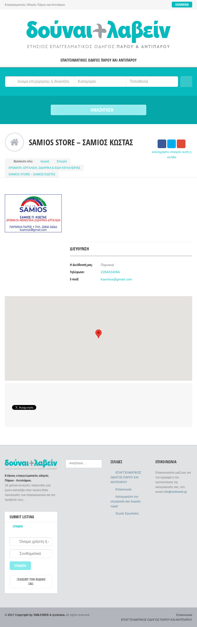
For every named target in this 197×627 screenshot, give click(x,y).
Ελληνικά (182, 4)
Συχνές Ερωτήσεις (127, 513)
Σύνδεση (18, 526)
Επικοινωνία (123, 489)
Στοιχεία (62, 161)
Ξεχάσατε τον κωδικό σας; (31, 581)
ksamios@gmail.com (116, 279)
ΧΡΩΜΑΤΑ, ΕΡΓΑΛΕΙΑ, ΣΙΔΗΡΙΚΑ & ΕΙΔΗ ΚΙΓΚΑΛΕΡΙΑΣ (44, 168)
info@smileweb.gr (175, 492)
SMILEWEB (41, 615)
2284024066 (110, 272)
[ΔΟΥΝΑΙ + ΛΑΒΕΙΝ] (98, 34)
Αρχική (44, 161)
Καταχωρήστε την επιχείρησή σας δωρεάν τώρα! (126, 501)
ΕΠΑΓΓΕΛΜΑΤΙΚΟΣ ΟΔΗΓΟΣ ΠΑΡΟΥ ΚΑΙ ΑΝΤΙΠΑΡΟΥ (99, 60)
